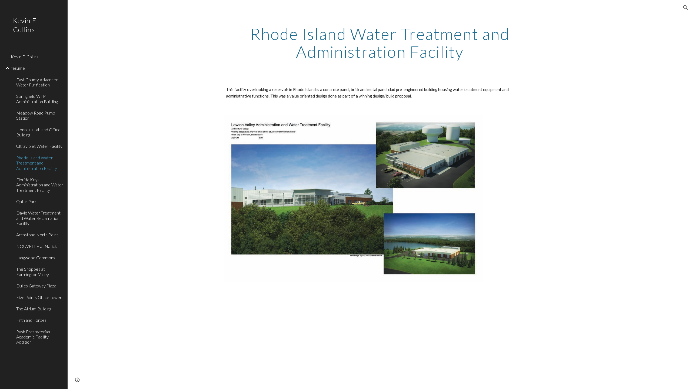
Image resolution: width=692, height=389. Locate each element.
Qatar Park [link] (26, 201)
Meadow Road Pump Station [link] (35, 115)
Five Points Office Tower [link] (39, 297)
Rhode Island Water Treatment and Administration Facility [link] (36, 163)
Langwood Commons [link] (35, 257)
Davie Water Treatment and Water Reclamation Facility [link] (38, 218)
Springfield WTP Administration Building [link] (37, 98)
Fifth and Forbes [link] (31, 320)
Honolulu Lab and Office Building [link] (38, 132)
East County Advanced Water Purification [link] (37, 82)
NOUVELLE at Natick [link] (36, 246)
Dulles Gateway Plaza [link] (36, 285)
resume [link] (18, 68)
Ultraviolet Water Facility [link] (39, 146)
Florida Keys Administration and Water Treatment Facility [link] (39, 185)
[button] (685, 7)
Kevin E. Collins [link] (24, 56)
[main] (380, 43)
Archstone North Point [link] (37, 234)
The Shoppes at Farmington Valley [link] (32, 271)
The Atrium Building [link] (33, 308)
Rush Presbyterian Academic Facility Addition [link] (33, 337)
